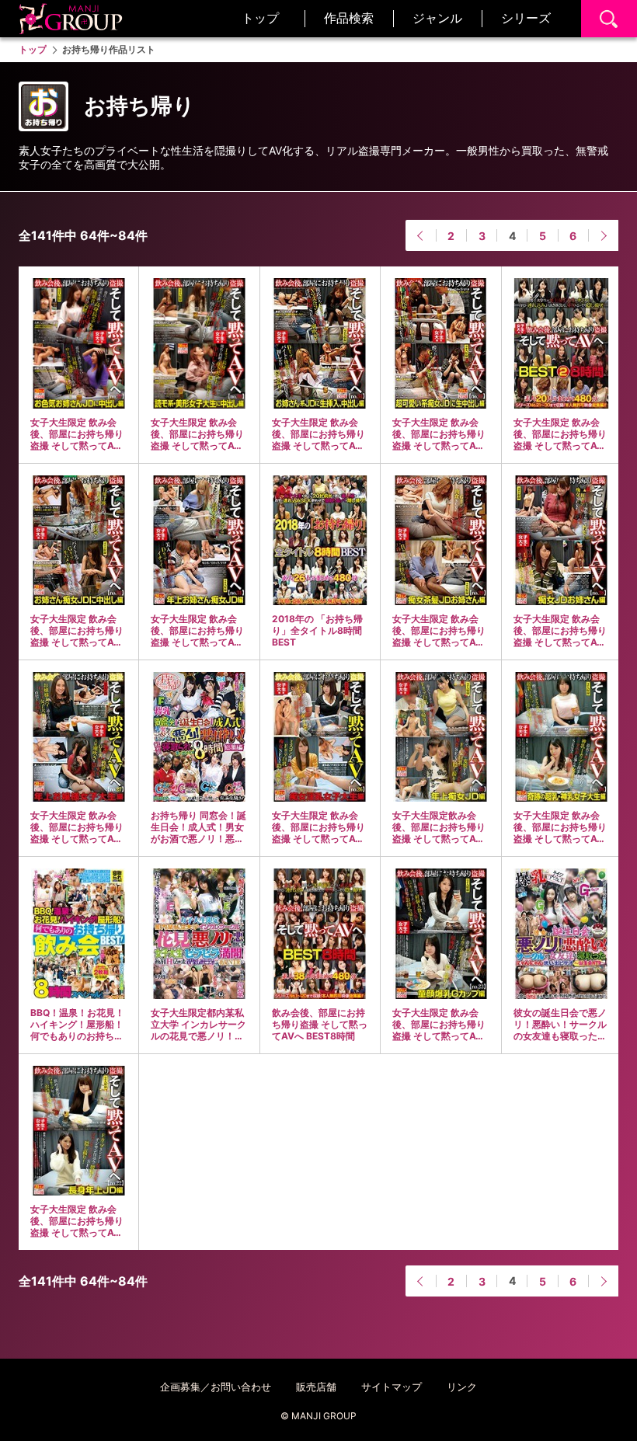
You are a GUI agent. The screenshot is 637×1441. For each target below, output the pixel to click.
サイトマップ (391, 1386)
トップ (260, 18)
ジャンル (437, 18)
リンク (462, 1386)
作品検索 (349, 18)
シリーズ (526, 18)
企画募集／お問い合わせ (215, 1386)
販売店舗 (316, 1386)
